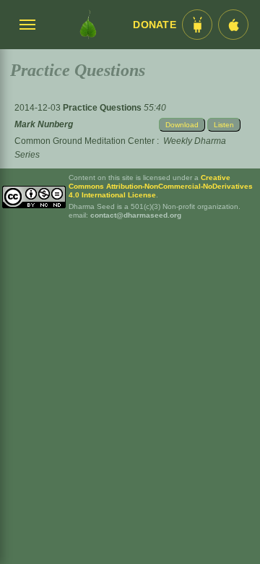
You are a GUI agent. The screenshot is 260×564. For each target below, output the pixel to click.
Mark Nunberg (43, 124)
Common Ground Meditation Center (84, 141)
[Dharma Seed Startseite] (88, 24)
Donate (154, 25)
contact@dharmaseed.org (135, 215)
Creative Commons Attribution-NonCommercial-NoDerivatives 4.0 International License (161, 186)
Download (182, 125)
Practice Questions (103, 108)
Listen (224, 125)
